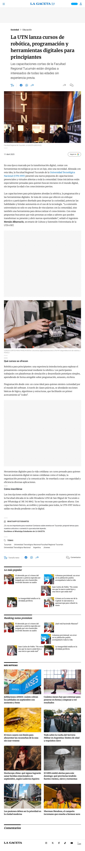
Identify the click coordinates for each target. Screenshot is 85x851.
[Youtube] (72, 843)
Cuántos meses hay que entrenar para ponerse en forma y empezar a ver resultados (62, 700)
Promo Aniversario (74, 4)
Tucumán (7, 545)
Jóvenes (46, 547)
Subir (79, 844)
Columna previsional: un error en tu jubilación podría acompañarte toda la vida (67, 577)
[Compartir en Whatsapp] (27, 85)
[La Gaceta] (42, 3)
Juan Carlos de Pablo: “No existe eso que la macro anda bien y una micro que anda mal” (65, 589)
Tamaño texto (13, 558)
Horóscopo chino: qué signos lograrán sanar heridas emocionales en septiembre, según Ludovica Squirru (22, 776)
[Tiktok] (65, 843)
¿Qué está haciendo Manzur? (66, 624)
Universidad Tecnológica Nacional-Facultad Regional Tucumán (38, 545)
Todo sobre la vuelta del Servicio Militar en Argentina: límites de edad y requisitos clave (61, 738)
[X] (53, 843)
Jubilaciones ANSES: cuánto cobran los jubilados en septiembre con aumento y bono (21, 700)
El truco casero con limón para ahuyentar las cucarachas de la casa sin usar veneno (21, 738)
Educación (27, 30)
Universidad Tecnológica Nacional (17, 547)
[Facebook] (59, 843)
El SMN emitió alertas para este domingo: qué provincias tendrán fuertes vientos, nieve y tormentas (60, 776)
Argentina (37, 547)
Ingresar (81, 4)
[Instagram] (46, 843)
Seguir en (73, 154)
